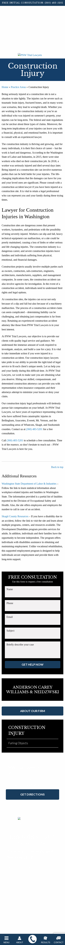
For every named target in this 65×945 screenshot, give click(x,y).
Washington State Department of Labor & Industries (29, 483)
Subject (10, 630)
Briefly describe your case (20, 644)
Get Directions (32, 794)
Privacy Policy (34, 882)
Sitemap (46, 882)
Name (9, 589)
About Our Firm (32, 711)
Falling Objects (18, 743)
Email (9, 616)
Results (45, 942)
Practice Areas (18, 87)
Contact (58, 942)
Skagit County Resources (15, 516)
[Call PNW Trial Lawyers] (32, 939)
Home (5, 87)
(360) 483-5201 (34, 429)
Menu (7, 942)
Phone (9, 603)
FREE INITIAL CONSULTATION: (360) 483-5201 (32, 3)
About (19, 942)
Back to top (57, 467)
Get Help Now (32, 664)
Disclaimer (20, 882)
